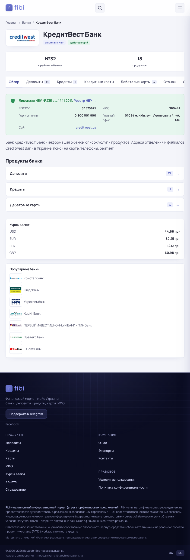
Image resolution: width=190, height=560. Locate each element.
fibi (16, 7)
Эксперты (106, 451)
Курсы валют (15, 474)
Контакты (105, 458)
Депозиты (37, 82)
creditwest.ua (86, 127)
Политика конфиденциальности (123, 487)
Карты (10, 458)
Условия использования (117, 479)
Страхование (16, 489)
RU (180, 553)
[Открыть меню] (179, 7)
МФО (9, 466)
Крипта (11, 482)
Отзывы (170, 82)
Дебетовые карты (138, 82)
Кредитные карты (99, 82)
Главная (11, 22)
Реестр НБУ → (85, 100)
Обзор (14, 82)
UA (171, 553)
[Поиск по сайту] (99, 7)
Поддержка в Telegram (26, 414)
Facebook (12, 424)
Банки (26, 22)
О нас (102, 443)
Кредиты (66, 82)
